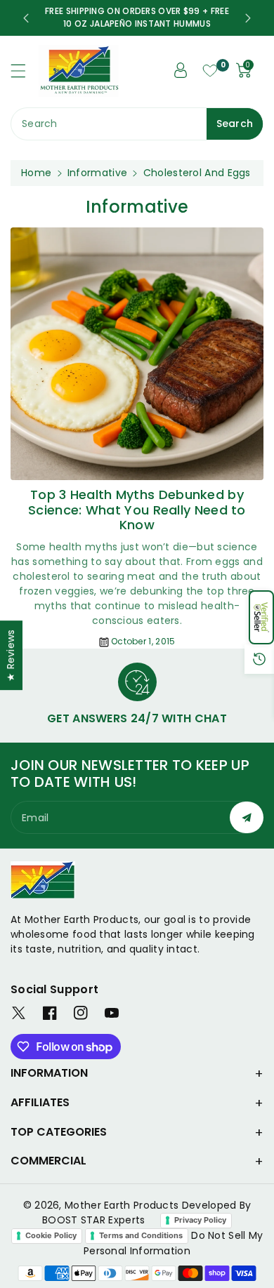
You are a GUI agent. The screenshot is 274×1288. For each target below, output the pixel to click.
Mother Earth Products (121, 1205)
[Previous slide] (26, 18)
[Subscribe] (246, 817)
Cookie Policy (51, 1235)
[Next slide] (248, 18)
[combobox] (137, 124)
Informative (97, 173)
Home (36, 173)
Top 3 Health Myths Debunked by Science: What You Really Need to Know (137, 509)
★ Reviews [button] (11, 655)
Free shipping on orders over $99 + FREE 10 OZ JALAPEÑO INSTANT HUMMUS (137, 17)
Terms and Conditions (141, 1235)
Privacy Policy (200, 1220)
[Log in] (180, 70)
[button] (261, 617)
